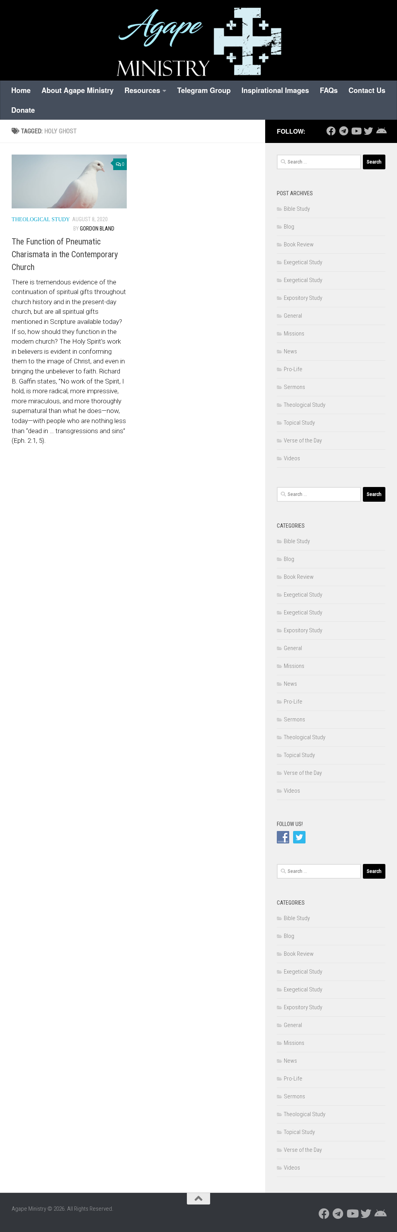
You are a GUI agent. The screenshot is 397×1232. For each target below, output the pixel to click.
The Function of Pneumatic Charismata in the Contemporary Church (65, 254)
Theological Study (41, 219)
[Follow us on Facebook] (331, 131)
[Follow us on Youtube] (356, 131)
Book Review (299, 244)
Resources (142, 90)
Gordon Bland (97, 228)
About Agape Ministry (77, 90)
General (293, 315)
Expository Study (303, 297)
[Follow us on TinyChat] (380, 131)
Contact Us (367, 90)
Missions (294, 333)
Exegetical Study (303, 262)
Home (21, 90)
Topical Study (299, 422)
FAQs (329, 90)
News (290, 351)
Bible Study (297, 208)
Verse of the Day (303, 440)
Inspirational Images (275, 90)
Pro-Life (293, 369)
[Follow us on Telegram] (343, 131)
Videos (292, 458)
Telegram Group (204, 90)
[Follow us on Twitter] (368, 131)
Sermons (294, 387)
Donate (23, 110)
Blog (289, 226)
